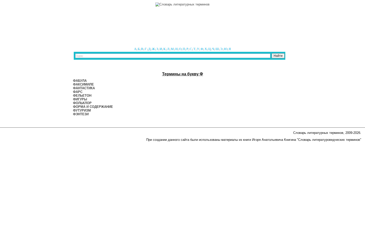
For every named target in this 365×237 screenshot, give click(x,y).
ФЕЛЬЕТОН (82, 95)
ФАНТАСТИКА (84, 88)
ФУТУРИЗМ (82, 110)
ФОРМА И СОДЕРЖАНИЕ (93, 107)
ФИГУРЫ (80, 99)
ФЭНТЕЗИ (81, 114)
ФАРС (77, 92)
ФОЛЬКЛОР (82, 103)
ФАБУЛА (80, 81)
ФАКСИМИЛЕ (83, 84)
